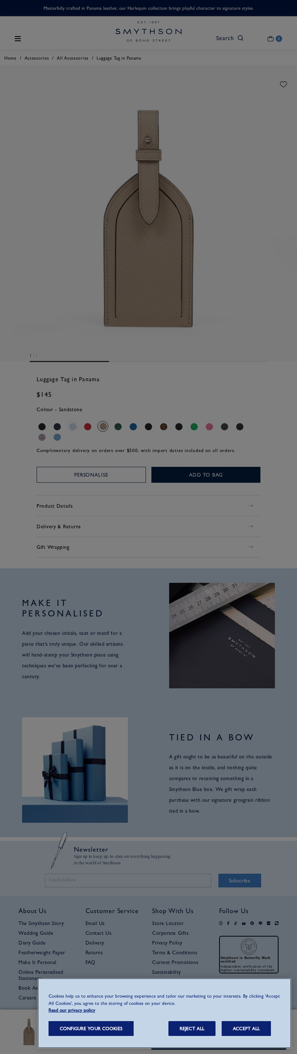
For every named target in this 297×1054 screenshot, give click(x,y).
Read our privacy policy (72, 1010)
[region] (164, 1013)
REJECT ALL (192, 1028)
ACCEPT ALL (246, 1028)
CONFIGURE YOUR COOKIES (91, 1028)
